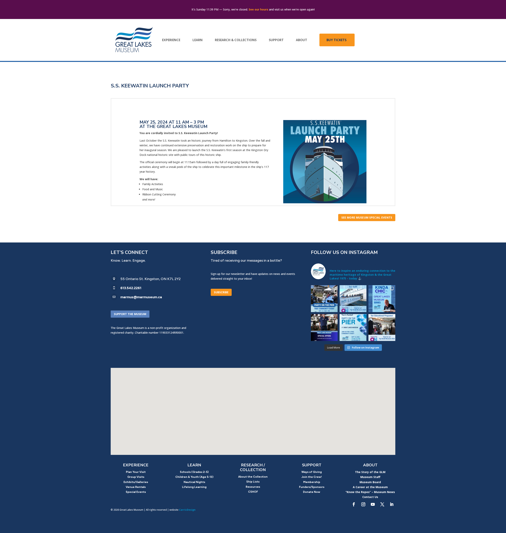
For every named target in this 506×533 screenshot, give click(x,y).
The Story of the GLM (370, 472)
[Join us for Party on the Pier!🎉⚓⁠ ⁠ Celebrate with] (353, 327)
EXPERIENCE (171, 40)
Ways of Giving (311, 472)
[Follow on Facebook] (354, 504)
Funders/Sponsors (311, 487)
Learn (194, 465)
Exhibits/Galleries (136, 482)
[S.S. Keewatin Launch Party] (324, 202)
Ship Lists (253, 481)
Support (311, 465)
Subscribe (221, 292)
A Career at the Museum (370, 487)
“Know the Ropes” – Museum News (370, 492)
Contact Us (370, 497)
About (370, 465)
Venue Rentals (136, 487)
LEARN (198, 40)
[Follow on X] (382, 504)
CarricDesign (187, 509)
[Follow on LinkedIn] (391, 504)
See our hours (258, 9)
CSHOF (253, 491)
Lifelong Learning (194, 487)
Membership (311, 482)
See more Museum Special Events (366, 217)
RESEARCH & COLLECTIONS (236, 40)
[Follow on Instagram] (363, 504)
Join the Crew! (311, 477)
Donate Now (311, 492)
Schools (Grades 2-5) (194, 472)
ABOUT (301, 40)
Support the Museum (130, 314)
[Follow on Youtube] (373, 504)
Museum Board (370, 482)
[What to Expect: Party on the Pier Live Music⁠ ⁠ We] (324, 298)
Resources (253, 487)
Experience (135, 465)
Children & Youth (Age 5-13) (194, 477)
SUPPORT (276, 40)
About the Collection (253, 476)
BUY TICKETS (336, 40)
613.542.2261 (130, 288)
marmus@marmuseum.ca (141, 297)
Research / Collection (253, 467)
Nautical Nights (194, 482)
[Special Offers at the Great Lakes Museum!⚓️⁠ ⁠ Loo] (324, 327)
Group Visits (135, 477)
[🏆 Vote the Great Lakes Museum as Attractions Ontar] (353, 298)
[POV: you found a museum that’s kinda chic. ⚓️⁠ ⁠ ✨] (381, 298)
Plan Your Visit (136, 472)
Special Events (136, 492)
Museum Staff (370, 477)
